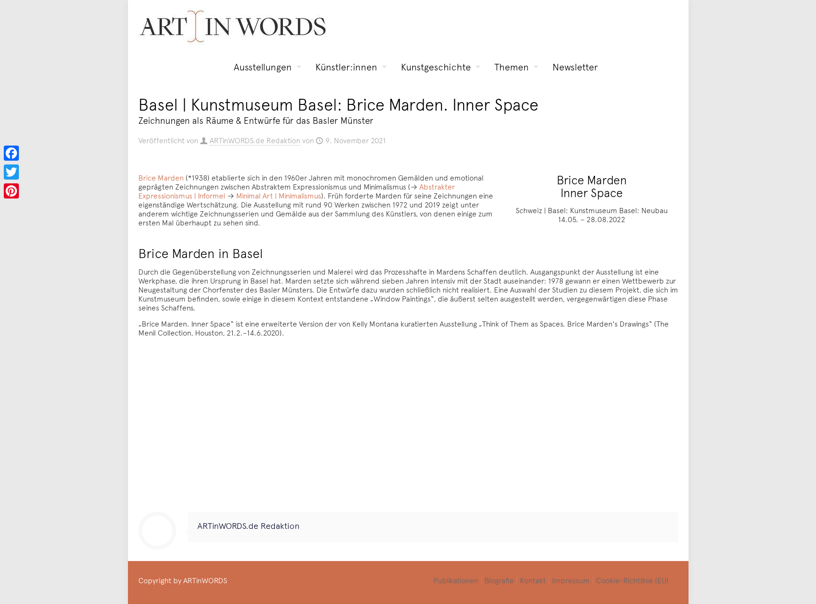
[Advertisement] (408, 427)
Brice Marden (161, 177)
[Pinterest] (11, 190)
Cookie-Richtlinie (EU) (632, 580)
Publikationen (456, 580)
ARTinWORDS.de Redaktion (255, 140)
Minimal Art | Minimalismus (278, 195)
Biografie (499, 580)
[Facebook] (11, 153)
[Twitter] (11, 172)
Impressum (571, 580)
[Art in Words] (232, 26)
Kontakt (533, 580)
